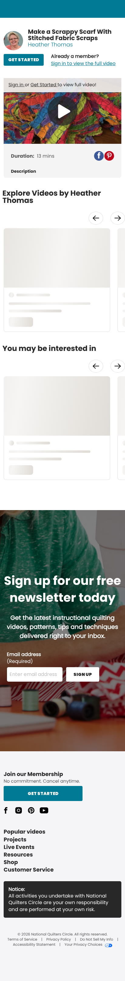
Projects (15, 840)
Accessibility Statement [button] (34, 944)
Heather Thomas (50, 45)
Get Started (44, 85)
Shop (11, 862)
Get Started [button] (43, 793)
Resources (18, 855)
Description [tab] (23, 171)
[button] (83, 60)
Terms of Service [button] (22, 939)
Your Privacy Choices (83, 944)
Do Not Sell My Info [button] (96, 939)
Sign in (16, 85)
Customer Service (29, 870)
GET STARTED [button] (23, 60)
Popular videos (25, 832)
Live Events (19, 847)
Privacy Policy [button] (58, 939)
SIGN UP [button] (82, 674)
